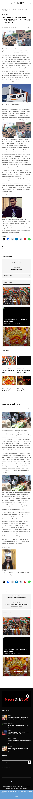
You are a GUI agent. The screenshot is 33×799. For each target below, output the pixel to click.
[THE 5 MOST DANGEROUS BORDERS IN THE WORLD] (16, 316)
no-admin (6, 303)
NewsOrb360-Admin (6, 27)
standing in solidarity (16, 262)
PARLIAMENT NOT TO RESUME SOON (18, 725)
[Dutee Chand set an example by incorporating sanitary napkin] (4, 748)
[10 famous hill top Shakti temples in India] (16, 336)
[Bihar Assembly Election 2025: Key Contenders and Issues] (16, 296)
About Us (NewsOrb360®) (9, 786)
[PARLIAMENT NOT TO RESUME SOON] (4, 725)
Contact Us (21, 786)
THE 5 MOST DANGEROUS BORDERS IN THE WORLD (23, 370)
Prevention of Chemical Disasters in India (16, 597)
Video (9, 715)
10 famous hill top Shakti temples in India (15, 342)
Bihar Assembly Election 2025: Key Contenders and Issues (8, 370)
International (12, 738)
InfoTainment (5, 14)
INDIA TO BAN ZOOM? (16, 269)
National (10, 723)
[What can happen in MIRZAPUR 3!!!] (24, 380)
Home (3, 8)
